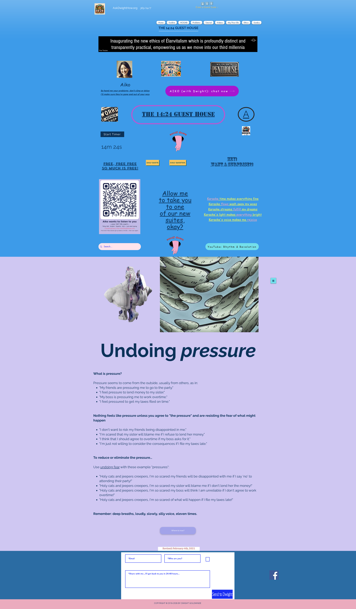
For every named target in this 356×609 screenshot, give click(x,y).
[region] (120, 164)
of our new (175, 213)
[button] (161, 22)
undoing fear (110, 467)
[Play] (273, 280)
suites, (175, 219)
